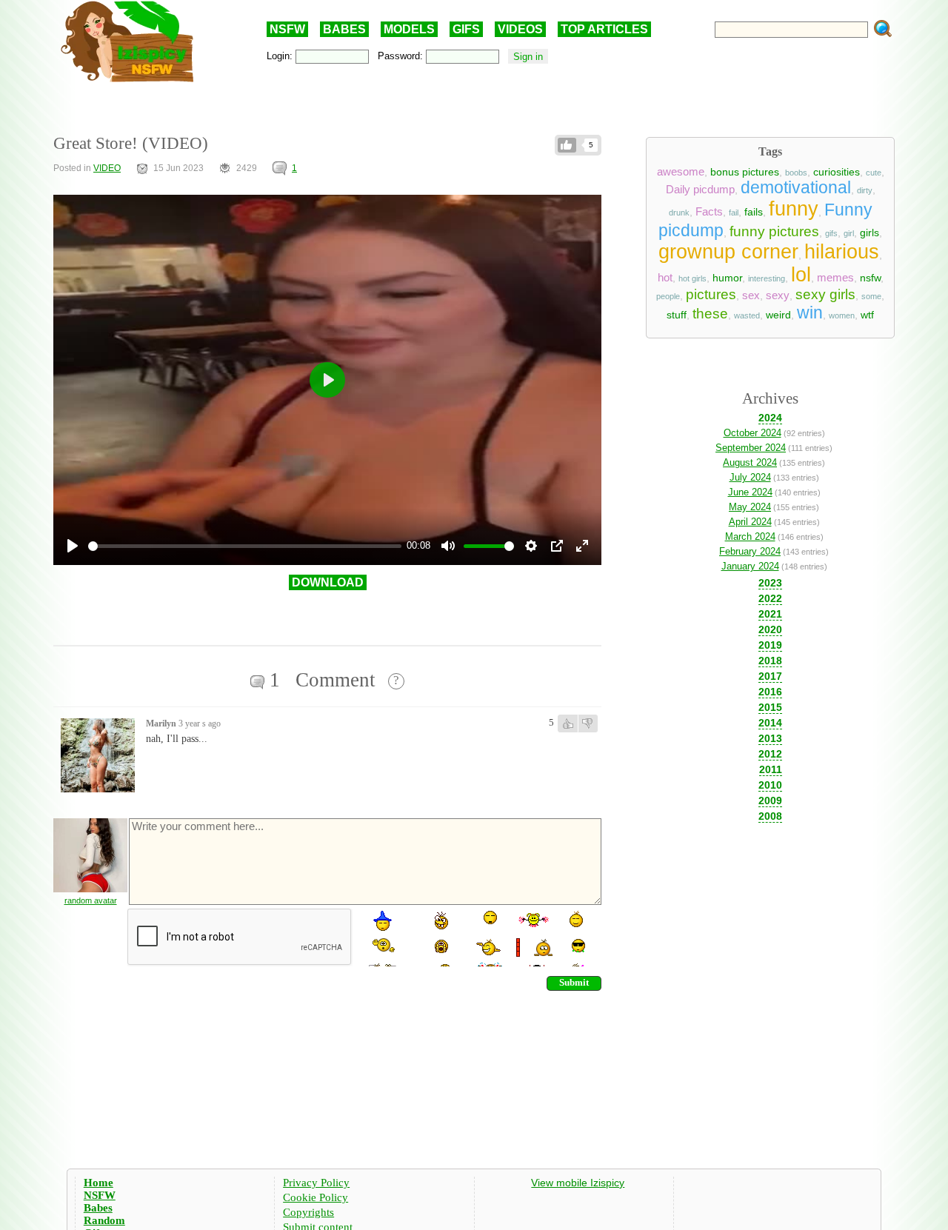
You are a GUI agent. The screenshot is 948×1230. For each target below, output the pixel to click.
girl (849, 233)
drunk (679, 212)
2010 (770, 785)
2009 (770, 800)
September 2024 (750, 447)
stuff (677, 315)
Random (104, 1220)
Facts (709, 212)
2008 (770, 816)
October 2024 (752, 432)
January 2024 (750, 566)
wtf (867, 315)
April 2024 (750, 521)
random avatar (90, 900)
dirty (864, 190)
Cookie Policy (315, 1197)
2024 (770, 418)
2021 (770, 614)
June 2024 (750, 492)
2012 (770, 754)
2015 (770, 707)
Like (567, 145)
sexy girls (825, 294)
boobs (796, 172)
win (810, 312)
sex (751, 295)
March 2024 (750, 536)
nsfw (870, 278)
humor (727, 278)
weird (778, 315)
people (668, 296)
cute (873, 172)
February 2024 (750, 551)
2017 (770, 676)
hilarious (841, 252)
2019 (770, 645)
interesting (766, 278)
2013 (770, 738)
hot (665, 278)
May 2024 (750, 506)
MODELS (409, 29)
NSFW (287, 29)
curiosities (836, 172)
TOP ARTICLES (604, 29)
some (871, 296)
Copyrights (308, 1212)
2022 (770, 598)
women (842, 315)
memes (835, 278)
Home (98, 1183)
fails (753, 212)
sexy (778, 295)
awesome (680, 172)
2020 (770, 629)
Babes (98, 1208)
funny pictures (774, 231)
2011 (770, 769)
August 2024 (750, 462)
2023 (770, 583)
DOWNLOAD (328, 582)
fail (733, 212)
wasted (747, 315)
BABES (344, 29)
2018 (770, 660)
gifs (831, 233)
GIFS (466, 29)
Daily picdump (700, 189)
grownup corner (728, 252)
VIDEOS (520, 29)
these (710, 313)
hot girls (692, 278)
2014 (770, 723)
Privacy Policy (316, 1183)
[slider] (244, 546)
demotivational (796, 187)
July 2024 (750, 477)
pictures (711, 294)
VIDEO (107, 168)
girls (869, 232)
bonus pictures (744, 172)
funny (793, 209)
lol (801, 275)
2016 (770, 692)
